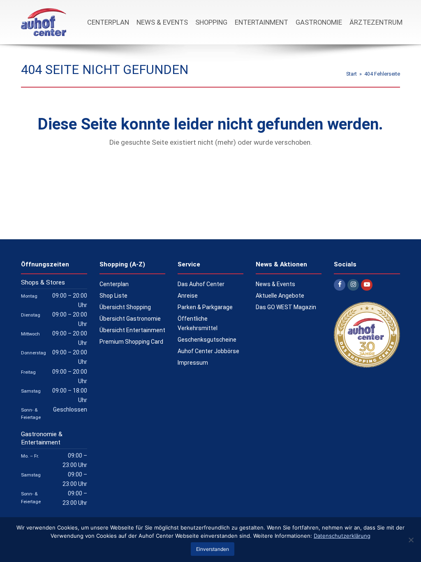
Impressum (193, 362)
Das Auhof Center (201, 284)
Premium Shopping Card (131, 341)
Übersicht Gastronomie (130, 318)
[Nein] (411, 540)
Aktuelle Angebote (280, 295)
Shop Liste (113, 295)
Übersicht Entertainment (132, 330)
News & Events (275, 284)
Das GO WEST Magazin (286, 307)
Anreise (188, 295)
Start (351, 74)
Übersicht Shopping (125, 307)
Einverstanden (212, 549)
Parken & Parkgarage (205, 307)
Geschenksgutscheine (207, 339)
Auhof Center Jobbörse (208, 351)
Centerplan (114, 284)
